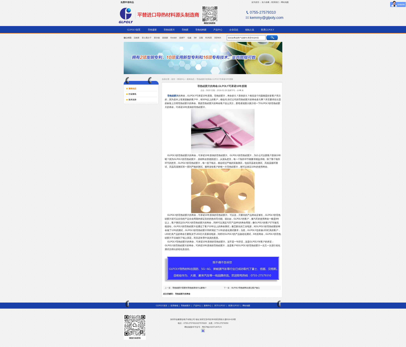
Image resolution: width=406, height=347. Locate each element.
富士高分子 (146, 38)
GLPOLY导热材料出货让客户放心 (245, 288)
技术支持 (132, 100)
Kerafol (173, 38)
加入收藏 (265, 2)
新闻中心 (207, 305)
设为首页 (255, 2)
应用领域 (174, 305)
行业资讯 (132, 94)
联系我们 (275, 2)
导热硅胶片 (185, 305)
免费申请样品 (127, 2)
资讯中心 (181, 79)
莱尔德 (157, 38)
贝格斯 (136, 38)
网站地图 (285, 2)
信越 (189, 38)
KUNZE (208, 38)
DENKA (217, 38)
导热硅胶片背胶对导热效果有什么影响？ (189, 288)
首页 (173, 79)
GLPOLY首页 (161, 305)
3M (195, 38)
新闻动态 (132, 88)
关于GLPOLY (220, 305)
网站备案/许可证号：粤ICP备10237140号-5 (203, 327)
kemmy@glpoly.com (266, 17)
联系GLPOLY (234, 305)
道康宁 (182, 38)
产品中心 (197, 305)
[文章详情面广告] (222, 282)
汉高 (201, 38)
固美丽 (165, 38)
